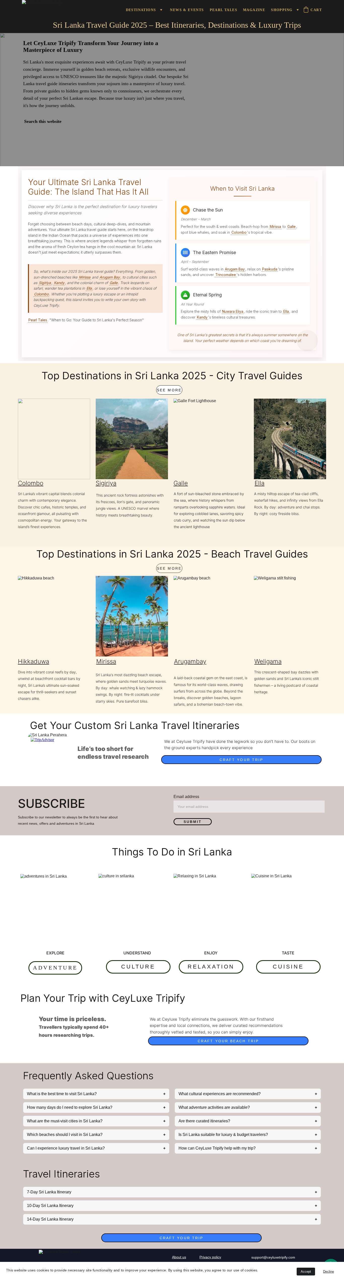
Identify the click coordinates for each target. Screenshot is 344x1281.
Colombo (30, 483)
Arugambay (190, 661)
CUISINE (288, 966)
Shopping (281, 10)
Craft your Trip (241, 760)
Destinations (141, 10)
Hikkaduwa (33, 661)
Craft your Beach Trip (228, 1041)
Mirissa (106, 661)
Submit (193, 822)
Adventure (55, 967)
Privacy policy (210, 1257)
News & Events (187, 10)
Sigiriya (106, 483)
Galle (181, 483)
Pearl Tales (223, 10)
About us (179, 1257)
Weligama (268, 661)
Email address (186, 796)
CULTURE (138, 966)
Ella (259, 483)
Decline (328, 1271)
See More (169, 390)
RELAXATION (211, 966)
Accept (306, 1271)
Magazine (254, 10)
